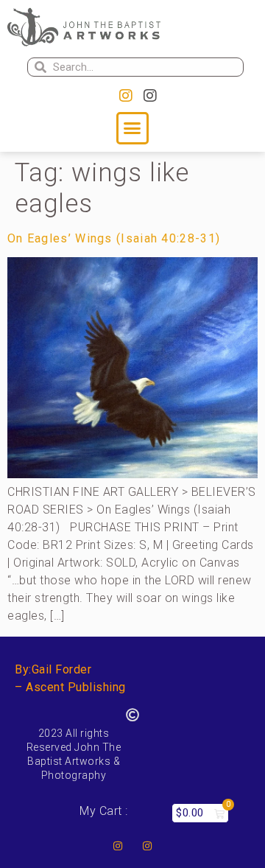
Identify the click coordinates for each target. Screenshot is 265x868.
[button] (132, 128)
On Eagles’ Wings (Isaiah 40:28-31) (113, 238)
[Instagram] (126, 96)
